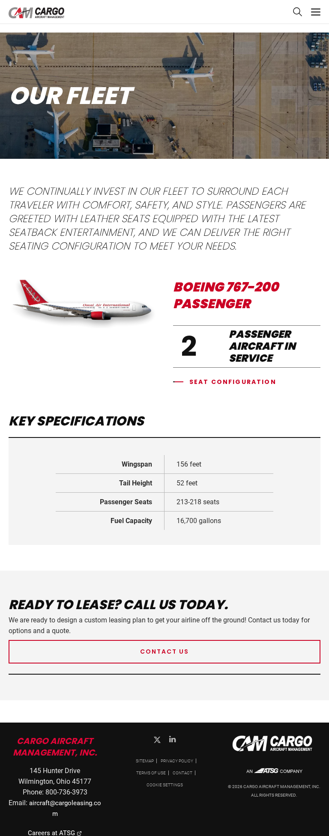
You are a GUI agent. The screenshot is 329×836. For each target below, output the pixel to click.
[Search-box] (297, 14)
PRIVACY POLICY (177, 761)
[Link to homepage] (274, 751)
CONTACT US (164, 651)
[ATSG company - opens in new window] (274, 775)
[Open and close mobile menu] (315, 12)
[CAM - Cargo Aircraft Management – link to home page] (36, 13)
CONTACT (182, 773)
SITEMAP (145, 761)
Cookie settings (165, 784)
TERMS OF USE (151, 773)
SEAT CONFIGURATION (232, 382)
